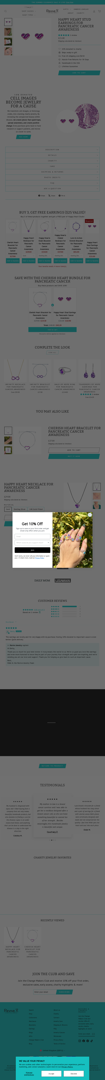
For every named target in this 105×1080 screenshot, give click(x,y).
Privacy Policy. (67, 1067)
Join (32, 550)
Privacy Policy (39, 558)
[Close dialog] (90, 515)
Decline (74, 1073)
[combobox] (31, 542)
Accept (51, 1073)
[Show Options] (48, 542)
